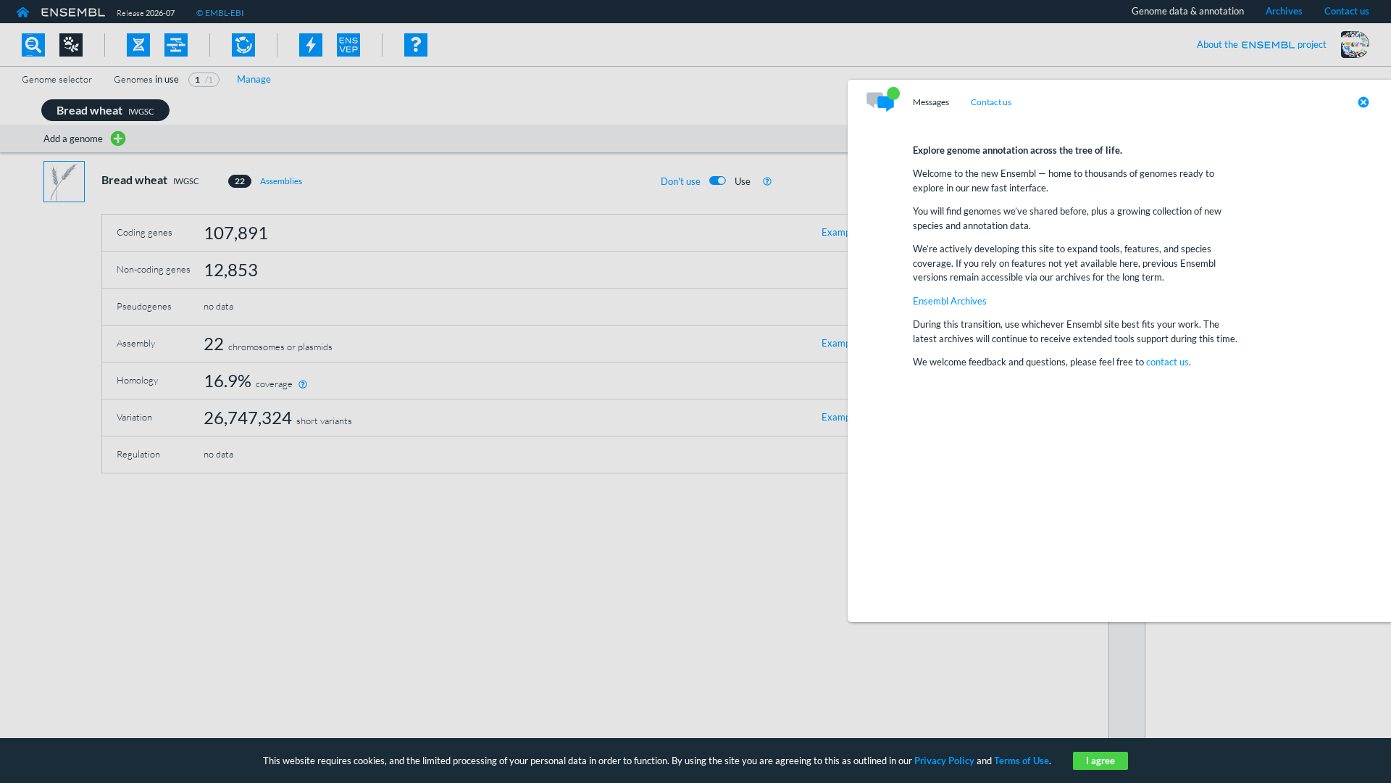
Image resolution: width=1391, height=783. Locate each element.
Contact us (991, 102)
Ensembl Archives (950, 301)
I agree (1100, 760)
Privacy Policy (944, 760)
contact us (1167, 362)
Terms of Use (1021, 760)
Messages (931, 102)
